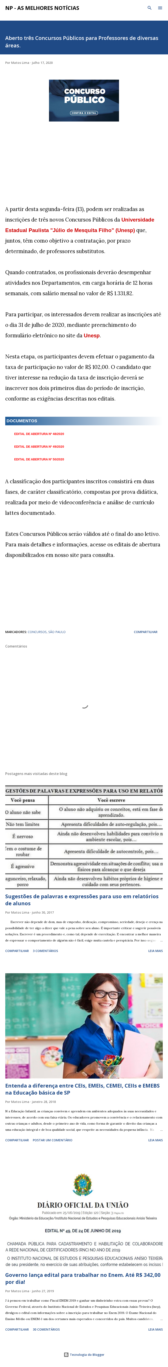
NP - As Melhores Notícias (42, 7)
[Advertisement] (84, 173)
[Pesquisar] (149, 8)
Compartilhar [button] (146, 632)
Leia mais (155, 951)
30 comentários (46, 1329)
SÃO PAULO (57, 632)
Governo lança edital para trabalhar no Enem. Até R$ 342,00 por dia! (83, 1278)
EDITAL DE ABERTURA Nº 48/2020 (39, 434)
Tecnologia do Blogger (86, 1355)
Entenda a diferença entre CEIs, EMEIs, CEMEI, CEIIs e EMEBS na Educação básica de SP (82, 1089)
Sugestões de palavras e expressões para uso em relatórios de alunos (82, 900)
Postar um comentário (52, 1140)
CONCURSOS (37, 632)
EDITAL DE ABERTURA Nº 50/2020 (39, 459)
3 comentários (45, 951)
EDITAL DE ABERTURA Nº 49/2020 (39, 446)
